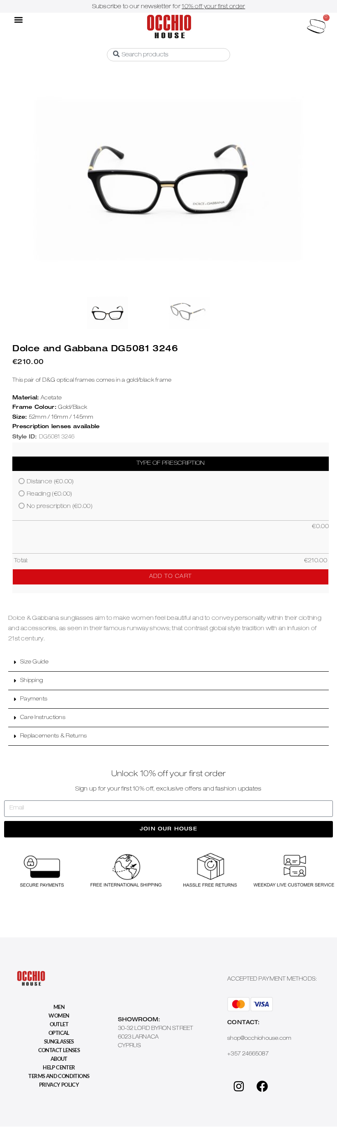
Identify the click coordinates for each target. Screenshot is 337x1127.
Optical (58, 1033)
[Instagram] (238, 1086)
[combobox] (168, 54)
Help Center (59, 1067)
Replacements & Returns (53, 736)
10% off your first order (213, 7)
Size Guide (34, 662)
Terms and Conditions (58, 1076)
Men (59, 1007)
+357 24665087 (247, 1054)
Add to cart (170, 577)
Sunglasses (59, 1041)
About (59, 1058)
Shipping (31, 681)
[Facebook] (262, 1086)
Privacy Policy (59, 1084)
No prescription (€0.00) (59, 507)
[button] (18, 19)
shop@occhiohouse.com (259, 1038)
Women (58, 1015)
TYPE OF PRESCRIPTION (170, 463)
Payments (33, 699)
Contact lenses (59, 1050)
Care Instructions (42, 718)
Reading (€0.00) (49, 494)
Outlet (59, 1024)
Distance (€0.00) (50, 482)
